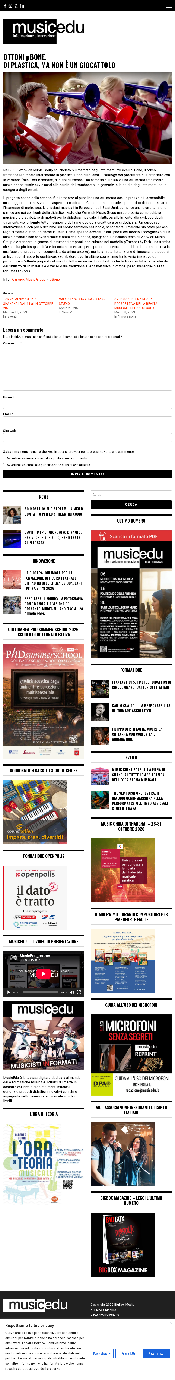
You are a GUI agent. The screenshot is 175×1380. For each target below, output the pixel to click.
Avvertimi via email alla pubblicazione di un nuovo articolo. (49, 465)
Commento (12, 343)
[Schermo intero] (79, 992)
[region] (87, 1349)
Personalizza (100, 1353)
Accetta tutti (156, 1353)
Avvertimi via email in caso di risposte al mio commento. (47, 458)
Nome (8, 397)
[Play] (9, 992)
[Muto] (72, 992)
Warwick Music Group (28, 279)
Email (8, 414)
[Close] (170, 1322)
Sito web (9, 430)
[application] (43, 974)
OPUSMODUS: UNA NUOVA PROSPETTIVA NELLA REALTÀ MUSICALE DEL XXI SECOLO (136, 304)
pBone (55, 279)
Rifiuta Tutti (128, 1353)
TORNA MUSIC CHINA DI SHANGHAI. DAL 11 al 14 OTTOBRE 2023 (28, 304)
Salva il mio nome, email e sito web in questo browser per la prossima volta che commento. (69, 451)
